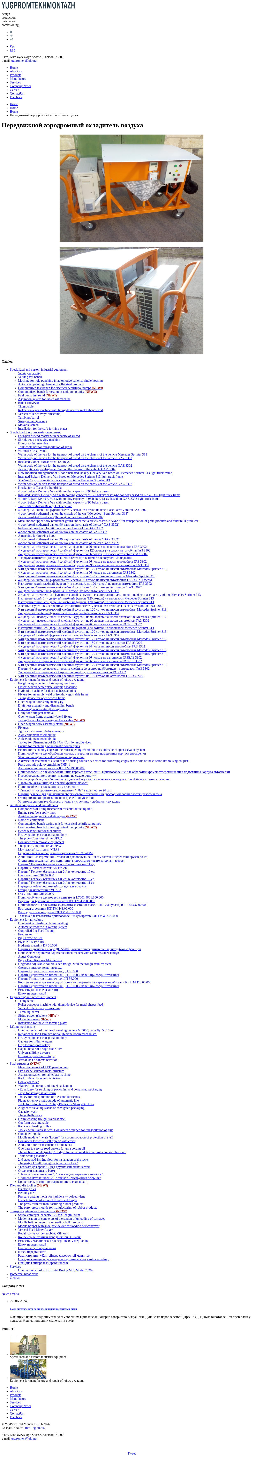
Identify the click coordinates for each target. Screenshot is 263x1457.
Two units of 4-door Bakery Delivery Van (45, 506)
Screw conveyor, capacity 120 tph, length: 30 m (49, 1215)
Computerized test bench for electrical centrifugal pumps (60, 388)
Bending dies (26, 1192)
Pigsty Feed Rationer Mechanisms (40, 960)
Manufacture (18, 78)
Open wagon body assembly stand (46, 724)
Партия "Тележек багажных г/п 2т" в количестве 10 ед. (56, 871)
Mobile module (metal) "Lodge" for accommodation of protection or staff (65, 1137)
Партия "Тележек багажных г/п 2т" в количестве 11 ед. (56, 864)
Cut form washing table (33, 1122)
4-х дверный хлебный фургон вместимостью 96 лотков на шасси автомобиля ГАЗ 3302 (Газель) (85, 580)
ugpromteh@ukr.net (24, 60)
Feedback (16, 97)
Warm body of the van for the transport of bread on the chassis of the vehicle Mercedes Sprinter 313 (82, 454)
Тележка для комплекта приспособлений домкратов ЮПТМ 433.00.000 (68, 916)
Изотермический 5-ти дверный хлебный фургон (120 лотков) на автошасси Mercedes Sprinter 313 (86, 598)
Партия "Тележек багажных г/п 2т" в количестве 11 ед (56, 882)
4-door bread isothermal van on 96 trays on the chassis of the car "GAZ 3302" (68, 524)
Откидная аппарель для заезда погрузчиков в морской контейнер (63, 1259)
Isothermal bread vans (24, 1274)
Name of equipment (31, 820)
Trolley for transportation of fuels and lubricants (49, 1096)
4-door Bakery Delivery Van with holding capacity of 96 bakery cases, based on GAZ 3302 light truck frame (88, 498)
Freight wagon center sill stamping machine (46, 683)
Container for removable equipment (41, 842)
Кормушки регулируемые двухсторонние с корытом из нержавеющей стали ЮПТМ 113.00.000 (84, 982)
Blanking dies (27, 1189)
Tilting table (25, 406)
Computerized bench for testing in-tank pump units (57, 391)
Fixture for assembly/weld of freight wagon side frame (53, 694)
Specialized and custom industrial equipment (38, 369)
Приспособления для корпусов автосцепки (48, 786)
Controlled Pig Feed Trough (36, 930)
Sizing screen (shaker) (32, 421)
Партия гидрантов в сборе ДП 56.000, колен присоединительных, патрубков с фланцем (79, 949)
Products (15, 75)
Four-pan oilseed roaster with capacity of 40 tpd (49, 436)
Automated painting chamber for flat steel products (51, 384)
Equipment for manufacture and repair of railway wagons (47, 679)
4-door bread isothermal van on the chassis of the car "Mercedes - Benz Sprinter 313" (73, 513)
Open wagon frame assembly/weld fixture (45, 716)
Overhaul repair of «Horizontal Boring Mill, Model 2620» (55, 1270)
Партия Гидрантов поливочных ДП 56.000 (48, 971)
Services (15, 82)
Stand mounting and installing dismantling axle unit (51, 757)
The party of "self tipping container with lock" (48, 1163)
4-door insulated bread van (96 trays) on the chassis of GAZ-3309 (60, 517)
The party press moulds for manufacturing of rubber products (57, 1207)
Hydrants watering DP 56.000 (37, 945)
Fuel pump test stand (37, 395)
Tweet (132, 1453)
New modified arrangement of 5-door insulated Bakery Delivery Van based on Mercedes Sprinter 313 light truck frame (95, 473)
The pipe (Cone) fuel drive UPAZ (40, 838)
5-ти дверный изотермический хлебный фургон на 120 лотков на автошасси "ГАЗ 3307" (80, 587)
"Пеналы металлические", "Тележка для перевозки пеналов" (60, 1174)
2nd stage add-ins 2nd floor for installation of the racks (53, 1159)
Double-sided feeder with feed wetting (43, 923)
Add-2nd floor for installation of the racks (45, 1144)
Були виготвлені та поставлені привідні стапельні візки (43, 1308)
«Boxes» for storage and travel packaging (45, 1085)
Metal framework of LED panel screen (43, 1067)
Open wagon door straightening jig (40, 701)
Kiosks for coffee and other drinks (40, 487)
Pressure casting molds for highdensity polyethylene (51, 1196)
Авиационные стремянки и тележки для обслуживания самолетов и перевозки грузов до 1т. (83, 857)
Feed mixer (25, 934)
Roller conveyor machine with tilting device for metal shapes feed (60, 410)
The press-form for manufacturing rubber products (50, 1204)
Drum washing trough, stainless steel (42, 1119)
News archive (11, 1294)
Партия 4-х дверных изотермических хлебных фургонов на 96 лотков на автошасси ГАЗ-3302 (84, 668)
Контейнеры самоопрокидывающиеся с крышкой (52, 1181)
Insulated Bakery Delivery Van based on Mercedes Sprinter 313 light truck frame (70, 476)
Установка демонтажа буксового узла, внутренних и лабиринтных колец (69, 801)
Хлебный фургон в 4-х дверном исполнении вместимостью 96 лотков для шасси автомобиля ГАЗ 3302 (90, 605)
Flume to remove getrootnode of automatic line (48, 1100)
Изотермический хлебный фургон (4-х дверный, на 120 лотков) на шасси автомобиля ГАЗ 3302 (85, 583)
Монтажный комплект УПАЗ (38, 849)
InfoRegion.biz (35, 1428)
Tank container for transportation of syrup (45, 447)
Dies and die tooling (29, 1185)
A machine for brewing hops (36, 535)
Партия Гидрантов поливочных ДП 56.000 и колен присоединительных (68, 975)
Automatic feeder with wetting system (42, 927)
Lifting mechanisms (22, 1026)
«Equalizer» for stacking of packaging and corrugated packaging (60, 1089)
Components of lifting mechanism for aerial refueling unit (55, 809)
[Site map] (11, 35)
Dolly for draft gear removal (36, 713)
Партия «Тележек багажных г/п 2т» (43, 868)
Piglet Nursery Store (31, 941)
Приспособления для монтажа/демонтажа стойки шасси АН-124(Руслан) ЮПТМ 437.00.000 (82, 905)
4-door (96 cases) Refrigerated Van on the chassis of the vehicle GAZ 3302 (66, 469)
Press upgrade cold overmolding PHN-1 (44, 764)
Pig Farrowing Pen (30, 938)
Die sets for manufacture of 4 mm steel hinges (47, 1200)
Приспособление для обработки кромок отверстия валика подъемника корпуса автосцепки (82, 753)
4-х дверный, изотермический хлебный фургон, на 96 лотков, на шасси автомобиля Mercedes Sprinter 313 (92, 617)
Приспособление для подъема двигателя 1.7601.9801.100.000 (61, 897)
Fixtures (23, 727)
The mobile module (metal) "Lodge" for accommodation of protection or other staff (72, 1152)
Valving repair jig (29, 373)
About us (16, 71)
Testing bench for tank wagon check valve (51, 720)
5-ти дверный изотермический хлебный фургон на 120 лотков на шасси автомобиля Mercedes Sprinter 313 (92, 569)
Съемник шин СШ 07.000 (36, 875)
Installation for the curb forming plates (42, 428)
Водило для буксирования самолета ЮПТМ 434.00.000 (56, 901)
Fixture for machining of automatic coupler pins (49, 746)
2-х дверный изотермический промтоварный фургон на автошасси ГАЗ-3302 (72, 672)
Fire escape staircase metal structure (41, 1071)
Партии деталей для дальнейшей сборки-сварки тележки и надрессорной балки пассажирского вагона (90, 794)
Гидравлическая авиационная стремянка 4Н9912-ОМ (55, 853)
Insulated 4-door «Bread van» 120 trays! (44, 462)
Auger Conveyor (29, 956)
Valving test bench (30, 377)
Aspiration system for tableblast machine (44, 399)
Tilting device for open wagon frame (41, 698)
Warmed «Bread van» (32, 450)
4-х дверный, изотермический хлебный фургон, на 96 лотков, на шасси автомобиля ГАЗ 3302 (83, 565)
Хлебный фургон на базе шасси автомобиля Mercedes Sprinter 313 (64, 480)
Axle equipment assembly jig (37, 735)
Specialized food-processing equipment (35, 432)
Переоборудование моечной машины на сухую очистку (57, 775)
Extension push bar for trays (36, 1056)
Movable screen (28, 425)
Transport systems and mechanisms (38, 1211)
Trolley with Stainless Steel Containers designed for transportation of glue (65, 1130)
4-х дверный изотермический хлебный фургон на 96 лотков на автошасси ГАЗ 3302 (77, 572)
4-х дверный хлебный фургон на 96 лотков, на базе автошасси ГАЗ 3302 (68, 591)
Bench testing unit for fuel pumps (39, 831)
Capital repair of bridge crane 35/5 (40, 1049)
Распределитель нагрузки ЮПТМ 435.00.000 (49, 912)
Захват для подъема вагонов (38, 1060)
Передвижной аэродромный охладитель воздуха (52, 886)
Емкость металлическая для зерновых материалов (53, 1240)
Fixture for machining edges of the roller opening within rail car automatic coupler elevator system (81, 749)
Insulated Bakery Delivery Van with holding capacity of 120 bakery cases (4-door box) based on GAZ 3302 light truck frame (99, 495)
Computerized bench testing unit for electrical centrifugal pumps (59, 823)
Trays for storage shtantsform (37, 1093)
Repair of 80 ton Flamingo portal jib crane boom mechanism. (57, 1034)
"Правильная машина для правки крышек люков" (53, 783)
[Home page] (11, 32)
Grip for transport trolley (34, 1045)
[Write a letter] (11, 39)
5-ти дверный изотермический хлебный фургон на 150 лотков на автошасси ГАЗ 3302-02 (80, 676)
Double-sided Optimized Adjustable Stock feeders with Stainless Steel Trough (68, 953)
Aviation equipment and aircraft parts (34, 805)
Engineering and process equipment (33, 997)
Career (14, 89)
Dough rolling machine (33, 443)
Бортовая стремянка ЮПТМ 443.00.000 (45, 908)
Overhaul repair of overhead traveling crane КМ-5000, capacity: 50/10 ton (66, 1030)
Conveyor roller (28, 1082)
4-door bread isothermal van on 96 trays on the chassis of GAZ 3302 (62, 532)
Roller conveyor (28, 402)
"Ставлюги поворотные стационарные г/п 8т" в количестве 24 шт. (64, 790)
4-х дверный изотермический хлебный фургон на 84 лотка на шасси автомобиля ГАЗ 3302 (81, 646)
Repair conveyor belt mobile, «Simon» (43, 1233)
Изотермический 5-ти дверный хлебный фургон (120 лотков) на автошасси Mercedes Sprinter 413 (86, 602)
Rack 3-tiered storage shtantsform (39, 1078)
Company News (20, 86)
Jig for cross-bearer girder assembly (41, 731)
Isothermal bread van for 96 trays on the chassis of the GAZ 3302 (60, 528)
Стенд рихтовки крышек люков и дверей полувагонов (56, 797)
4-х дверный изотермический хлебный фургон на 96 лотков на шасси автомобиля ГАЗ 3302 (82, 546)
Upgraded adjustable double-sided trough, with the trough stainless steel (64, 964)
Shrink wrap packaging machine (39, 439)
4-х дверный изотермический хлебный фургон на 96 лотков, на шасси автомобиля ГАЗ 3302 (83, 554)
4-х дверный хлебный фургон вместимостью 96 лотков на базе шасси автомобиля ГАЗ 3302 (82, 510)
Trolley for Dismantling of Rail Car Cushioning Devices (54, 742)
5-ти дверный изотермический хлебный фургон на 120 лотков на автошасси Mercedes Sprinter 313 (86, 576)
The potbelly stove (30, 1115)
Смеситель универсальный (37, 1248)
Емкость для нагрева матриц (38, 989)
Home (14, 67)
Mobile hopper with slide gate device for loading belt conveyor (58, 1226)
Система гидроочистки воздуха (40, 967)
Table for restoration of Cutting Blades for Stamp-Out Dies (56, 1104)
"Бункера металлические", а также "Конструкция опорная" (59, 1178)
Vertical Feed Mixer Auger (35, 1229)
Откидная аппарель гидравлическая (43, 1263)
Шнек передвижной (32, 993)
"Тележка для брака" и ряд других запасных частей (54, 1167)
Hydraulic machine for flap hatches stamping (47, 690)
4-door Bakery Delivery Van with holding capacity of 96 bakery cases (63, 491)
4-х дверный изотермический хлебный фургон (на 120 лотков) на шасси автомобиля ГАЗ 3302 (84, 550)
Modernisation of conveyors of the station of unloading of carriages (61, 1218)
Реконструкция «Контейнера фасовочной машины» (54, 1255)
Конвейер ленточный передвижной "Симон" (49, 1237)
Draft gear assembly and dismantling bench (46, 705)
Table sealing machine (32, 1156)
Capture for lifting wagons (35, 1041)
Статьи (15, 1277)
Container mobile (29, 1133)
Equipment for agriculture (26, 919)
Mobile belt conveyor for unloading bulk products (50, 1222)
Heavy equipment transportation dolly (42, 834)
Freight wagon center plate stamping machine (47, 687)
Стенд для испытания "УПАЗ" (39, 890)
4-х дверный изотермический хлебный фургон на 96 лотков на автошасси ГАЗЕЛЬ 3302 (80, 624)
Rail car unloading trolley (34, 1126)
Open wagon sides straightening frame (43, 709)
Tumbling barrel (28, 417)
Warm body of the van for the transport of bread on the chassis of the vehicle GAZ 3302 (75, 458)
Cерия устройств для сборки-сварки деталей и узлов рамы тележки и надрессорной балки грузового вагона (94, 779)
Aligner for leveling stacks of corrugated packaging (51, 1108)
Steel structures (25, 1063)
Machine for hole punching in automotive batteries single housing (60, 380)
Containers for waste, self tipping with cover (46, 1141)
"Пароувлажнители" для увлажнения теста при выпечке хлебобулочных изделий (75, 558)
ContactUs (17, 93)
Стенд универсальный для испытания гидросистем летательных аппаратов (71, 860)
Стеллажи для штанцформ (36, 1170)
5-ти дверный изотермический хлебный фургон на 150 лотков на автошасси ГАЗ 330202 (80, 642)
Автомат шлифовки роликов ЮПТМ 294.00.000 (51, 768)
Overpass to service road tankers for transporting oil (51, 1148)
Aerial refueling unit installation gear (47, 816)
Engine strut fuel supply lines (37, 812)
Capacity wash (27, 1111)
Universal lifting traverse (34, 1052)
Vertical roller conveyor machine (39, 414)
